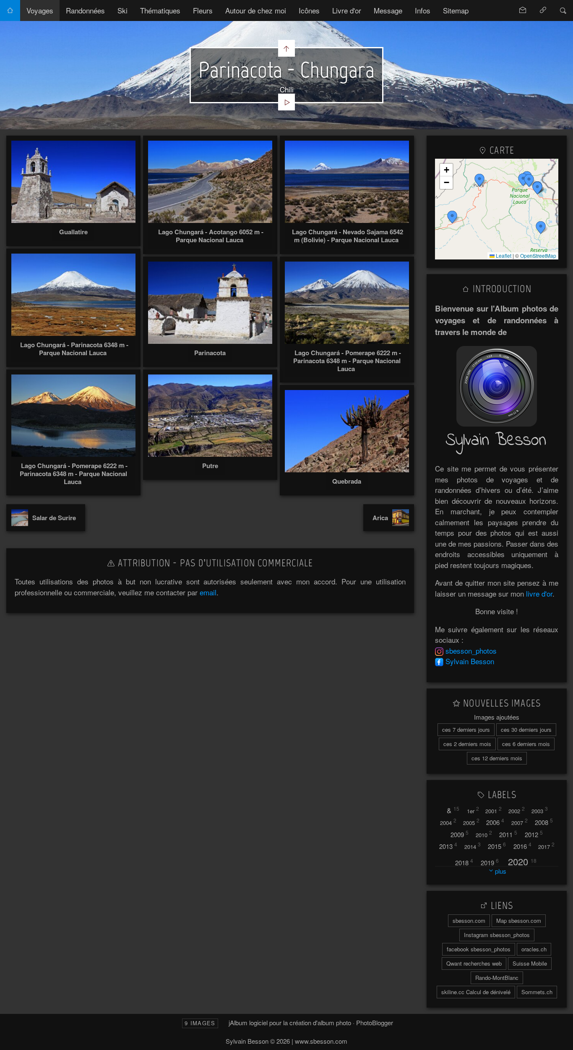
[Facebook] (439, 661)
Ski (122, 10)
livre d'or (539, 593)
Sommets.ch (536, 992)
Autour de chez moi (255, 10)
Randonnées (85, 10)
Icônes (309, 10)
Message (388, 10)
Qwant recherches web (474, 963)
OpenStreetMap (538, 255)
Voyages (39, 10)
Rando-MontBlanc (496, 978)
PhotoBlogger (374, 1022)
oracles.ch (534, 949)
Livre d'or (346, 10)
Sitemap (456, 10)
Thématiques (160, 10)
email (208, 592)
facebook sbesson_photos (478, 949)
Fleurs (203, 10)
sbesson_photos (471, 650)
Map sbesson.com (518, 920)
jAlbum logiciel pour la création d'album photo (290, 1022)
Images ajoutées (496, 716)
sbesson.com (469, 920)
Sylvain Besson (469, 661)
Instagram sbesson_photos (497, 935)
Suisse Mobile (530, 963)
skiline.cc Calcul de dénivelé (475, 992)
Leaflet (503, 255)
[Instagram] (439, 650)
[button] (541, 227)
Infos (422, 10)
